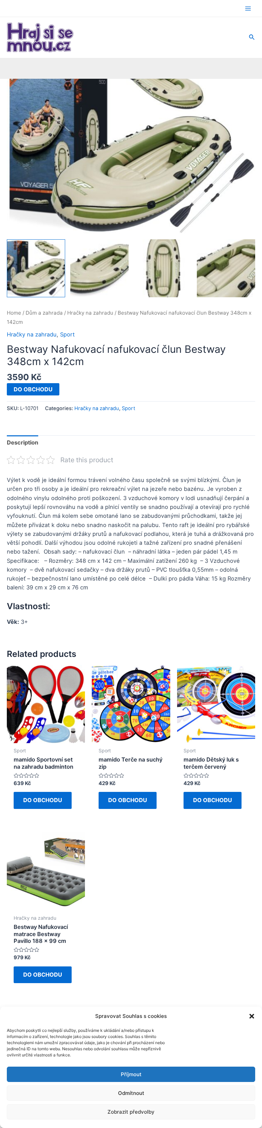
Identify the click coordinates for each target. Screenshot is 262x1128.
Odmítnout (131, 1093)
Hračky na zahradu (90, 313)
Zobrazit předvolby (131, 1112)
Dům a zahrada (44, 313)
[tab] (22, 442)
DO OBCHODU (33, 389)
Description (22, 442)
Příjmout (131, 1074)
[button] (251, 1016)
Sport (67, 334)
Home (14, 313)
